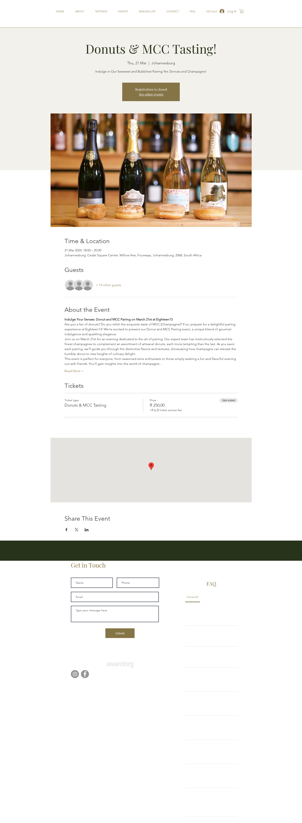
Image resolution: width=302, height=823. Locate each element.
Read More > (74, 371)
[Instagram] (75, 674)
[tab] (192, 597)
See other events (151, 94)
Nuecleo (140, 682)
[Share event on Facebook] (66, 529)
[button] (241, 11)
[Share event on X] (76, 529)
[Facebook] (85, 674)
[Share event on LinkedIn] (87, 529)
